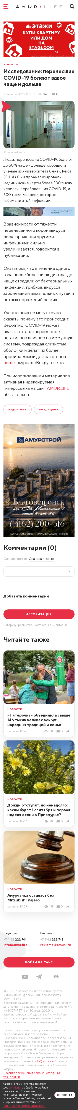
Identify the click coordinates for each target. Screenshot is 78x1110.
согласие (14, 1087)
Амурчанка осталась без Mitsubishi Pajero (30, 897)
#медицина (48, 409)
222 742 (51, 939)
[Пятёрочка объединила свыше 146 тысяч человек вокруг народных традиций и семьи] (69, 731)
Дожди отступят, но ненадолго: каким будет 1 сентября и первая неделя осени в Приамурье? (38, 810)
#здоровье (17, 409)
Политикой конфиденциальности (24, 1105)
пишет (10, 362)
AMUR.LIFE (58, 388)
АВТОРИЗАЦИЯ (39, 614)
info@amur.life (15, 945)
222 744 (14, 939)
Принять (65, 1095)
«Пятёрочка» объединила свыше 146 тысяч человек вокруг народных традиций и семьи (38, 720)
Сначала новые (15, 559)
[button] (56, 976)
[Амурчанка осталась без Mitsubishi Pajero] (69, 906)
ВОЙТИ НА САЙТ (39, 962)
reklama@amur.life (55, 945)
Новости (10, 64)
